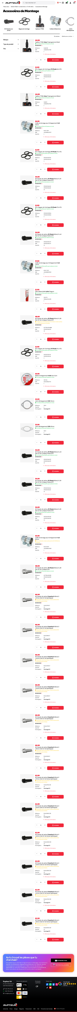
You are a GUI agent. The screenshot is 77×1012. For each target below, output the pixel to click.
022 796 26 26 (9, 989)
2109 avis (65, 985)
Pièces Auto (6, 6)
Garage (16, 1009)
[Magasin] (63, 2)
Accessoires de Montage (41, 6)
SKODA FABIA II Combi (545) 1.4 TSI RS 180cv (22, 6)
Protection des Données (46, 1009)
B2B (34, 1009)
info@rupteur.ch (9, 993)
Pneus (11, 1009)
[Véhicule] (66, 2)
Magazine (21, 1009)
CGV (38, 1009)
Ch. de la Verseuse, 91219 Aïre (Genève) (8, 983)
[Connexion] (70, 2)
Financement (28, 1009)
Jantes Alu (5, 1009)
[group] (8, 24)
